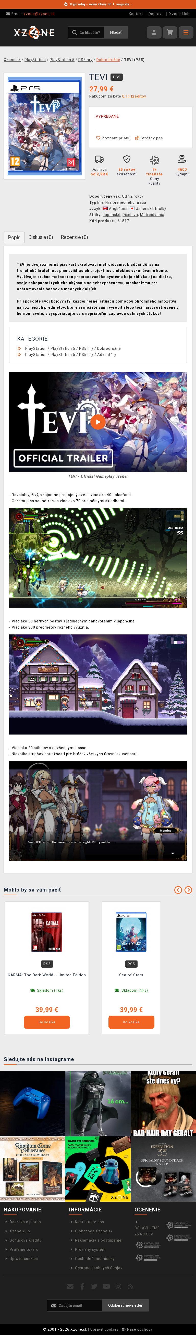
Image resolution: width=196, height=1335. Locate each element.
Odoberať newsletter (125, 1305)
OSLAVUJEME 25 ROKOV (147, 1231)
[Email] (70, 1286)
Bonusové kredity (26, 1240)
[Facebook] (83, 1286)
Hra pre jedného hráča (125, 202)
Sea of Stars (131, 975)
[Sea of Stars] (131, 932)
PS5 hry (86, 348)
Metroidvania (152, 215)
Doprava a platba (25, 1222)
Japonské (111, 215)
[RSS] (131, 1286)
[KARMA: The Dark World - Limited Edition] (47, 932)
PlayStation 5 (63, 348)
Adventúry (106, 355)
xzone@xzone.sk (33, 14)
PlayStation (36, 348)
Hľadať (115, 32)
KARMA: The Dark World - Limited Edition (47, 975)
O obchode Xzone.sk (94, 1231)
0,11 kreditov (134, 96)
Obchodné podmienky (95, 1259)
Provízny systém (90, 1249)
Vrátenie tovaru (24, 1249)
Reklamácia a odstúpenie (98, 1240)
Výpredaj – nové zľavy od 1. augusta (101, 4)
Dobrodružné (109, 348)
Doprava (156, 14)
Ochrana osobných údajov (98, 1268)
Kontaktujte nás (89, 1222)
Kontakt (136, 14)
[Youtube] (107, 1286)
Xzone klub (179, 14)
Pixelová (130, 215)
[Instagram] (118, 1286)
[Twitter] (95, 1286)
